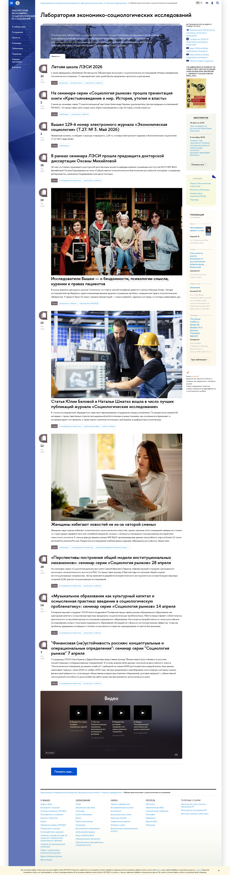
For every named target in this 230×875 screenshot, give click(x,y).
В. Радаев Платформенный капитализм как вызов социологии (141, 725)
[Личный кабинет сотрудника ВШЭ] (212, 3)
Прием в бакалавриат (84, 814)
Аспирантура (80, 825)
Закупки (43, 821)
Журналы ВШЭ (151, 821)
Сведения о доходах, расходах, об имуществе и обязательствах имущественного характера (53, 838)
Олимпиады (80, 811)
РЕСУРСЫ (150, 800)
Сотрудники (17, 32)
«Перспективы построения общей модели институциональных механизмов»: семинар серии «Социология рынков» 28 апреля (111, 559)
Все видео (50, 752)
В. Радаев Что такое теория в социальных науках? (78, 724)
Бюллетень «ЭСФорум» (200, 189)
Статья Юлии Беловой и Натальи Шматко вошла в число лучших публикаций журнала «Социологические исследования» (112, 403)
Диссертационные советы (121, 814)
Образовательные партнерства (88, 839)
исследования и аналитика (70, 180)
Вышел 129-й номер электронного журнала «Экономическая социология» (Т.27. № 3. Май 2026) (109, 126)
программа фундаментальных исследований (113, 547)
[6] (114, 750)
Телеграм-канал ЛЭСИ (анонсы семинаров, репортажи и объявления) (200, 33)
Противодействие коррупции (52, 832)
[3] (110, 750)
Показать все (197, 164)
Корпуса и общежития (49, 818)
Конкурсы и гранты (118, 825)
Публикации (150, 825)
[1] (106, 750)
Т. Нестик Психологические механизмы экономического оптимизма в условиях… (98, 728)
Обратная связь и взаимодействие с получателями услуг (90, 843)
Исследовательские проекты (122, 807)
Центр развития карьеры (85, 832)
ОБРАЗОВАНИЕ (83, 800)
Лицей (78, 804)
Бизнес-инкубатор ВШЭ (85, 835)
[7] (116, 750)
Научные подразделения (111, 792)
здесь (159, 870)
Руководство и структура (50, 807)
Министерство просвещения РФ (194, 810)
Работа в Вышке (46, 860)
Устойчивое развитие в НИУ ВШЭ (53, 811)
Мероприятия (201, 118)
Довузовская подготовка (85, 807)
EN (201, 3)
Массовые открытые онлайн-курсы (194, 813)
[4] (111, 750)
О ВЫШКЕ (45, 800)
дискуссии (63, 83)
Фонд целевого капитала (50, 828)
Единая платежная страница (51, 856)
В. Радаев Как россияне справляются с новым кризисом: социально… (119, 727)
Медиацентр (151, 818)
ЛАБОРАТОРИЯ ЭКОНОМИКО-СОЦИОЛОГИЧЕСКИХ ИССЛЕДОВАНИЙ (23, 14)
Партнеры (194, 199)
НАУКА (114, 800)
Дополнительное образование (88, 828)
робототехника (108, 426)
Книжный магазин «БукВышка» (157, 811)
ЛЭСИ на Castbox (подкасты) (201, 61)
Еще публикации (198, 359)
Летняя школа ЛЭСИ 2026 (76, 67)
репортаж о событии (93, 83)
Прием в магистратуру (84, 821)
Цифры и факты (46, 804)
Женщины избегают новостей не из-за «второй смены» (103, 524)
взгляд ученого (77, 83)
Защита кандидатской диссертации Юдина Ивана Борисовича (201, 128)
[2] (108, 750)
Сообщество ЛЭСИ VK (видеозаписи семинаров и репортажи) (197, 42)
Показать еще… (63, 771)
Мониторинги (116, 811)
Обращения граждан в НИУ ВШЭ (53, 825)
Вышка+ (78, 818)
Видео (111, 698)
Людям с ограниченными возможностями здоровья (50, 851)
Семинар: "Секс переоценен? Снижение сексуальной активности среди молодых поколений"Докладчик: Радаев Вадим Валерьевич (200, 147)
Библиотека (150, 804)
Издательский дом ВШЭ (155, 807)
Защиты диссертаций (119, 818)
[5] (113, 750)
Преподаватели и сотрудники (51, 814)
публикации (64, 114)
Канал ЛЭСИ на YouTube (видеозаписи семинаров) (197, 56)
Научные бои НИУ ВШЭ (88, 303)
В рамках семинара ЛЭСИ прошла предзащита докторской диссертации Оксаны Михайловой (107, 158)
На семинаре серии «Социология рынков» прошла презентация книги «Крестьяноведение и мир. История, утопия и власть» (111, 95)
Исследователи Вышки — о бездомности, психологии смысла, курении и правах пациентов (110, 281)
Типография (150, 814)
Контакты (16, 67)
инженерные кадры (91, 426)
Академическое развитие (120, 821)
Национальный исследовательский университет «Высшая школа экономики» (70, 792)
